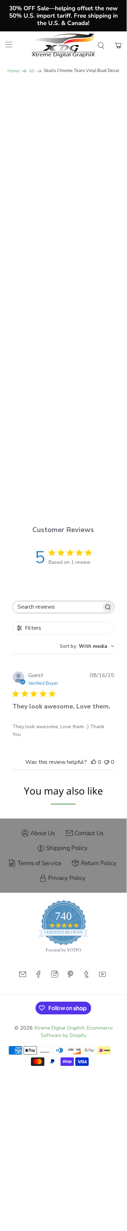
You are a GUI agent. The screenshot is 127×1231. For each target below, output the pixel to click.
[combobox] (87, 646)
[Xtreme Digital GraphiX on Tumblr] (86, 976)
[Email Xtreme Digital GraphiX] (22, 976)
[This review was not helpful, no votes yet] (106, 762)
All (32, 71)
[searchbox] (57, 607)
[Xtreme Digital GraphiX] (63, 46)
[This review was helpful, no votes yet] (93, 762)
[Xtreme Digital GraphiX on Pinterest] (70, 976)
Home (13, 71)
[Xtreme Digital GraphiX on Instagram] (54, 976)
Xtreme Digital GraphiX (59, 1028)
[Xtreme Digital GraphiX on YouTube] (102, 976)
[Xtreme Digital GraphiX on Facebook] (38, 976)
